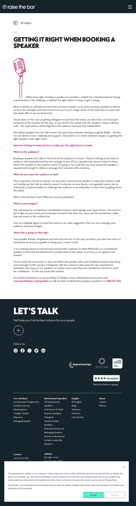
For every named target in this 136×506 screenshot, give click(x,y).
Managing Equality (22, 421)
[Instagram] (16, 351)
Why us (102, 405)
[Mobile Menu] (130, 7)
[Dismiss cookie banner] (124, 467)
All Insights (25, 22)
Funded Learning (21, 405)
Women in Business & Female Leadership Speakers (54, 440)
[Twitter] (29, 351)
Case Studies (78, 417)
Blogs (74, 405)
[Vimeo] (36, 351)
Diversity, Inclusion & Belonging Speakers (54, 430)
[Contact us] (18, 330)
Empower (18, 417)
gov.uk (115, 384)
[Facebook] (22, 351)
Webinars (76, 409)
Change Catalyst (21, 413)
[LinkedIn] (43, 351)
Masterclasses (20, 409)
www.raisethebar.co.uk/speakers (31, 280)
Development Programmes (26, 402)
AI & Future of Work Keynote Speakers (53, 411)
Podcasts (76, 413)
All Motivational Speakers (52, 404)
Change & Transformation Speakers (51, 421)
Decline (114, 495)
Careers (102, 402)
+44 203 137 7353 (21, 458)
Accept (93, 495)
